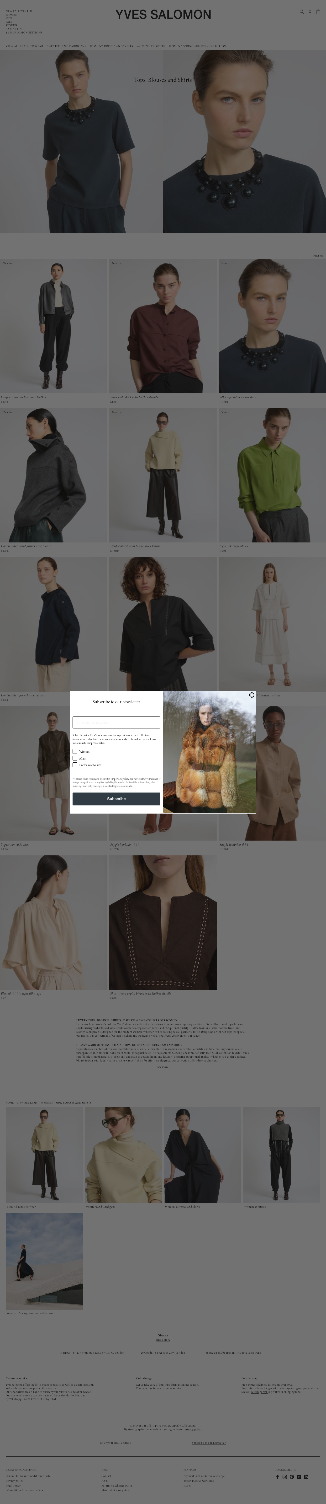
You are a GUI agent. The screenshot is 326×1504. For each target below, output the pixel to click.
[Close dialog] (251, 695)
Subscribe (116, 799)
